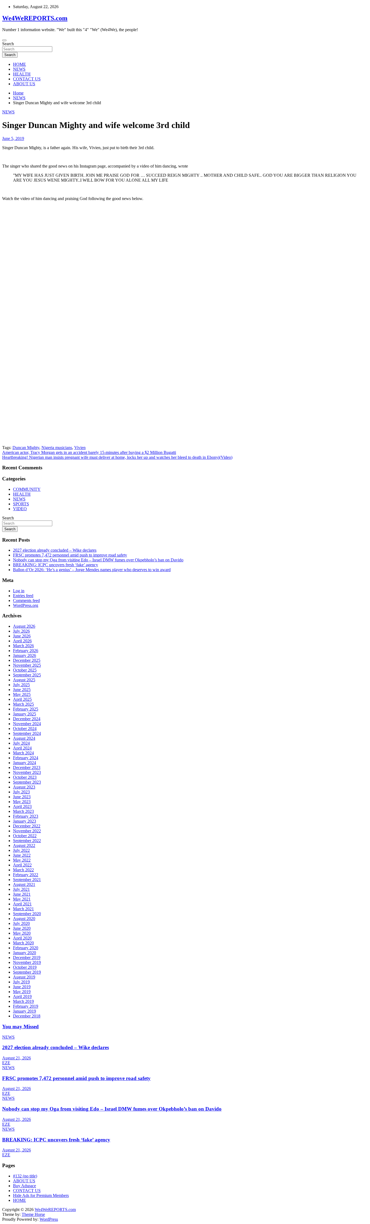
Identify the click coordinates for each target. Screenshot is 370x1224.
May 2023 (22, 801)
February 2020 (25, 947)
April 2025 (22, 699)
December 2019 (26, 957)
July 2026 (21, 631)
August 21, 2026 (16, 1058)
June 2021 (22, 894)
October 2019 (25, 967)
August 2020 (24, 918)
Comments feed (26, 600)
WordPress (49, 1219)
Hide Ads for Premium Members (41, 1195)
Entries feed (23, 595)
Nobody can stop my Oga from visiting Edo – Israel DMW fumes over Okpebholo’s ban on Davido (98, 560)
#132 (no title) (25, 1176)
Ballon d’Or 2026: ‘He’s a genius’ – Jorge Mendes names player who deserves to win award (92, 569)
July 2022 (21, 850)
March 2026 (23, 645)
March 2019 (23, 1001)
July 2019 (21, 982)
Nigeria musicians (56, 447)
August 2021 (24, 884)
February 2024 (25, 757)
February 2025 (25, 709)
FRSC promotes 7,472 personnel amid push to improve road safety (70, 555)
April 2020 (22, 938)
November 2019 (27, 962)
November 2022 (27, 831)
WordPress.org (25, 605)
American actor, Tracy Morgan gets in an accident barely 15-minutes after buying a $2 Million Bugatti (89, 452)
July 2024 (21, 743)
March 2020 (23, 943)
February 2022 (25, 874)
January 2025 (24, 714)
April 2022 (22, 865)
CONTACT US (27, 79)
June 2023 (22, 796)
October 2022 (25, 835)
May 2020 (22, 933)
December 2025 (26, 660)
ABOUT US (24, 83)
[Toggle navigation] (4, 40)
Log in (18, 590)
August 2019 (24, 977)
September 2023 (27, 782)
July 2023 (21, 792)
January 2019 (24, 1011)
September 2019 (27, 972)
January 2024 (24, 762)
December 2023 (26, 767)
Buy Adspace (24, 1185)
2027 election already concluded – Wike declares (54, 550)
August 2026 (24, 626)
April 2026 (22, 641)
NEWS (19, 69)
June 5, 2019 (13, 138)
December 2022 (26, 826)
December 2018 (26, 1016)
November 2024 (27, 723)
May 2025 (22, 694)
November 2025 (27, 665)
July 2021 (21, 889)
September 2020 (27, 913)
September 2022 (27, 840)
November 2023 (27, 772)
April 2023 (22, 806)
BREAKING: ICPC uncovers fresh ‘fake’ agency (55, 564)
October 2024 (25, 728)
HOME (19, 64)
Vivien (80, 447)
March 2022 (23, 870)
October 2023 (25, 777)
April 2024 (22, 748)
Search (8, 43)
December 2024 (26, 718)
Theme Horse (33, 1214)
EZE (6, 1063)
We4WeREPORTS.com (34, 18)
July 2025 (21, 684)
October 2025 (25, 670)
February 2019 (25, 1006)
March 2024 (23, 753)
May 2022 (22, 860)
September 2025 (27, 675)
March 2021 (23, 908)
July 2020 (21, 923)
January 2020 (24, 952)
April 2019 (22, 996)
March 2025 (23, 704)
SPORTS (21, 504)
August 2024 (24, 738)
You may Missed (20, 1026)
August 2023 (24, 787)
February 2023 (25, 816)
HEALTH (22, 74)
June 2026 (22, 636)
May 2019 (22, 991)
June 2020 (22, 928)
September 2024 (27, 733)
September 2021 (27, 879)
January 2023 (24, 821)
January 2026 (24, 655)
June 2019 (22, 986)
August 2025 (24, 680)
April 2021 (22, 904)
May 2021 (22, 899)
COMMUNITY (27, 489)
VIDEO (20, 508)
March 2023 (23, 811)
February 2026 (25, 650)
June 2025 (22, 689)
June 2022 (22, 855)
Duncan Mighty (25, 447)
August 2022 (24, 845)
